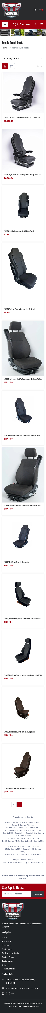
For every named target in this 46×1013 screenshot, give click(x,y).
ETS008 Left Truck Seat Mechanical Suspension (19, 788)
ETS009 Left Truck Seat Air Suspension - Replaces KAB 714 (23, 675)
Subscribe (37, 894)
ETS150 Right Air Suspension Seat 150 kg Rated (19, 309)
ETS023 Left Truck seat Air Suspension (16, 562)
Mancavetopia (8, 969)
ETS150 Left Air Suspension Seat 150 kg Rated (19, 231)
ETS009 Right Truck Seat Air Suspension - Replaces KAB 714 (23, 618)
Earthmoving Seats (10, 953)
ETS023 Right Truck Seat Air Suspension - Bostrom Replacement (24, 435)
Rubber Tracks (8, 957)
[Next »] (31, 804)
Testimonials (7, 961)
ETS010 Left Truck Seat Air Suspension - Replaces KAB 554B (23, 505)
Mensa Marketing (31, 1006)
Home (4, 48)
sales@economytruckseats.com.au (22, 988)
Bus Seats (6, 945)
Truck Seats (7, 941)
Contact (5, 965)
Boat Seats (7, 949)
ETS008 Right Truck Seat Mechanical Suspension (19, 731)
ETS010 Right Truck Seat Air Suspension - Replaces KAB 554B (24, 378)
